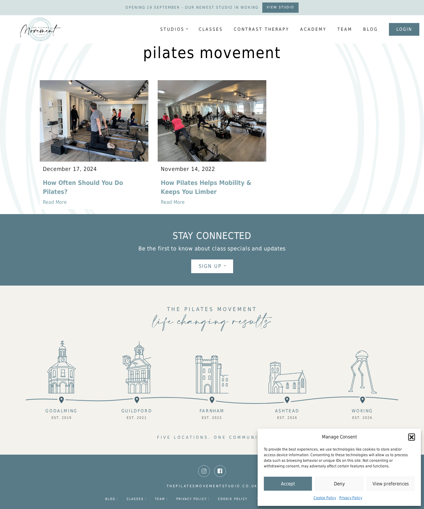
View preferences (390, 484)
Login (404, 29)
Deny (339, 484)
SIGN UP (210, 266)
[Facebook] (220, 471)
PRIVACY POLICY (191, 499)
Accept (288, 484)
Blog (370, 29)
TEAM (344, 29)
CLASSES (211, 29)
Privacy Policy (350, 498)
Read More (55, 202)
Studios (172, 29)
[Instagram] (204, 471)
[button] (411, 437)
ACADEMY (313, 29)
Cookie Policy (324, 498)
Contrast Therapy (261, 29)
